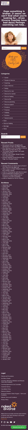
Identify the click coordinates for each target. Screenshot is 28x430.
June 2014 (5, 294)
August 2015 (5, 272)
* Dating (6, 88)
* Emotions (7, 107)
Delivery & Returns (6, 391)
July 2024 (5, 197)
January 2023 (6, 207)
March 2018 (5, 245)
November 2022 (7, 210)
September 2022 (7, 213)
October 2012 (6, 320)
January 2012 (6, 334)
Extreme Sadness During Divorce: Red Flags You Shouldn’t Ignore (13, 158)
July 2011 (5, 342)
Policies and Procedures (7, 376)
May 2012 (5, 328)
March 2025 (5, 189)
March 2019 (5, 239)
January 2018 (6, 249)
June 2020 (5, 235)
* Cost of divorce (8, 85)
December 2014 (6, 284)
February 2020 (6, 236)
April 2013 (5, 311)
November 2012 (6, 319)
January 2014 (6, 298)
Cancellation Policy (6, 389)
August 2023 (6, 205)
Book (5, 120)
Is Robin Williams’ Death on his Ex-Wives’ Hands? (14, 169)
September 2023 (7, 203)
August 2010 (5, 354)
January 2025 (6, 191)
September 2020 (7, 231)
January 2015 (6, 283)
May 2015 (5, 277)
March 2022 (5, 219)
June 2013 (5, 308)
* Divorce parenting (9, 102)
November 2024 (7, 194)
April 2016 (5, 261)
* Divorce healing (8, 96)
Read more (4, 419)
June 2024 (5, 199)
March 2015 (5, 280)
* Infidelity (6, 112)
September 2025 (7, 185)
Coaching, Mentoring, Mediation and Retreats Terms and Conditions (12, 381)
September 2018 (7, 241)
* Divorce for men (9, 91)
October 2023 (6, 202)
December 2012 (6, 317)
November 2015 (6, 267)
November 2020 (7, 228)
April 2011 (5, 345)
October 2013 (6, 301)
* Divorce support (9, 104)
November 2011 (6, 337)
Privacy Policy (4, 399)
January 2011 (6, 350)
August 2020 (6, 233)
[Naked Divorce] (9, 406)
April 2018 (5, 244)
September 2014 (7, 289)
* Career (6, 77)
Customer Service (5, 386)
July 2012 (5, 325)
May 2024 (5, 200)
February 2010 (6, 357)
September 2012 (7, 322)
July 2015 (5, 273)
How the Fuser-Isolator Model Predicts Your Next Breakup (13, 155)
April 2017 (5, 253)
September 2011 (6, 339)
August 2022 (6, 214)
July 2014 (5, 292)
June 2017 (5, 252)
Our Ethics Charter (5, 378)
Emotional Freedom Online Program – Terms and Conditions (13, 394)
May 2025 (5, 188)
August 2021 (5, 222)
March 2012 (5, 331)
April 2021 (5, 224)
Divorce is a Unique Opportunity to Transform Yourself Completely (12, 175)
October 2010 (6, 353)
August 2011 (5, 340)
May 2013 (5, 309)
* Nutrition (6, 115)
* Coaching (7, 83)
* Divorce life (7, 99)
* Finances (7, 110)
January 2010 (6, 359)
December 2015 (6, 266)
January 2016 (6, 264)
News (5, 129)
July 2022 (5, 216)
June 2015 (5, 275)
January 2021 (6, 227)
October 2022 (6, 211)
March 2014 (5, 295)
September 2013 (7, 303)
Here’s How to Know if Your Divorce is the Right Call (14, 166)
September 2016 (7, 258)
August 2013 (5, 305)
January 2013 (6, 315)
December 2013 (6, 300)
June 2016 (5, 259)
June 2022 (5, 217)
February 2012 (6, 333)
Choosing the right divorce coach (17, 172)
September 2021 (7, 221)
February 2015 (6, 281)
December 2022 (6, 208)
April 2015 (5, 278)
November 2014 (7, 286)
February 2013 (6, 314)
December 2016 (6, 256)
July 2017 (5, 250)
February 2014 (6, 297)
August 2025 (6, 186)
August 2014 (6, 291)
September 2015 (7, 270)
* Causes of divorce (9, 80)
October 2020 (6, 230)
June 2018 (5, 242)
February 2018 (6, 247)
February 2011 (6, 348)
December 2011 (6, 336)
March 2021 (5, 225)
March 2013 (5, 312)
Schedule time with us (18, 427)
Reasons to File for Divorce (15, 178)
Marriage (6, 126)
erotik (4, 172)
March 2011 (5, 347)
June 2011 (5, 343)
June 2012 (5, 326)
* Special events (8, 118)
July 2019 (5, 238)
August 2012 (5, 323)
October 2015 (6, 269)
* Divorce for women (10, 93)
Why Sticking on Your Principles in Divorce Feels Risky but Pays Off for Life (14, 148)
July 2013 (5, 306)
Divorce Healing (8, 123)
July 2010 (5, 356)
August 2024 (6, 196)
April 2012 (5, 329)
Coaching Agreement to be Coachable (11, 384)
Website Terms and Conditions (9, 397)
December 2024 (7, 193)
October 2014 (6, 287)
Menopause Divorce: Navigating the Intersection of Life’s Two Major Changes (14, 145)
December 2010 (6, 351)
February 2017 (6, 255)
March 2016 (5, 263)
